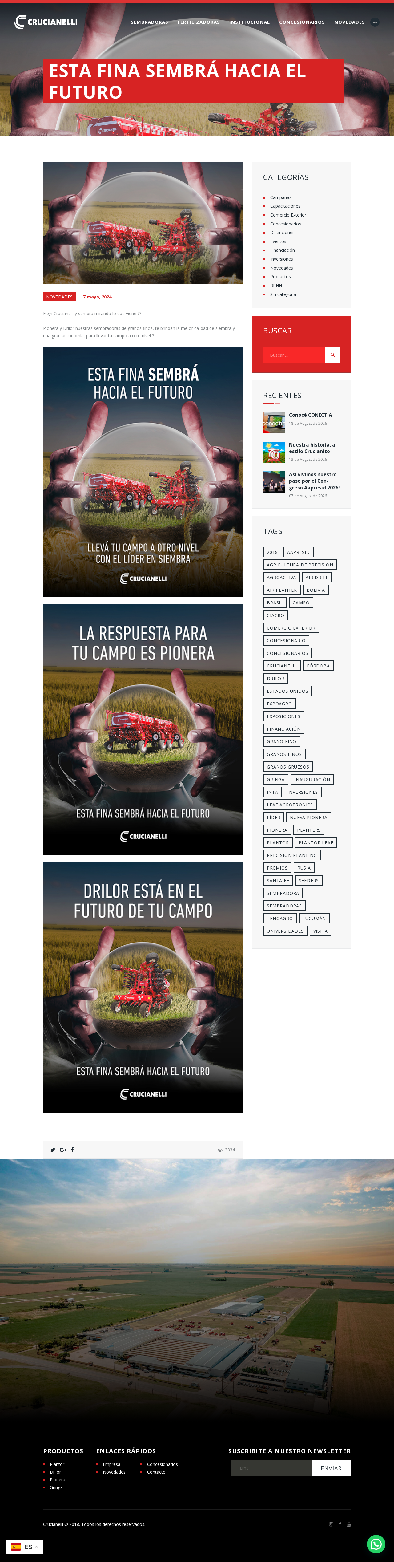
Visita (320, 931)
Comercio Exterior (288, 215)
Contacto (156, 1472)
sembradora (283, 893)
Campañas (280, 197)
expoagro (279, 704)
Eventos (278, 241)
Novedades (59, 297)
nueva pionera (308, 817)
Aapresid (298, 552)
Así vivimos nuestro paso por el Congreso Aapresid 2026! (314, 481)
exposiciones (283, 716)
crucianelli (282, 666)
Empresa (111, 1464)
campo (301, 603)
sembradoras (284, 906)
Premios (277, 868)
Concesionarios (285, 224)
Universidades (285, 931)
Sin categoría (283, 294)
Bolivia (316, 590)
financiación (284, 729)
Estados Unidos (287, 691)
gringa (276, 779)
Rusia (304, 868)
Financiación (282, 250)
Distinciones (282, 232)
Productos (280, 276)
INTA (272, 792)
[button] (376, 1544)
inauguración (312, 779)
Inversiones (281, 259)
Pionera (57, 1480)
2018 (272, 552)
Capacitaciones (285, 206)
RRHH (276, 285)
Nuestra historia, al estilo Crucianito (313, 448)
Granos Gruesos (288, 767)
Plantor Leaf (316, 843)
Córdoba (318, 666)
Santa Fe (278, 880)
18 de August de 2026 (308, 423)
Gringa (56, 1487)
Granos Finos (284, 754)
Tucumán (314, 918)
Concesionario (286, 640)
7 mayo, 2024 (97, 297)
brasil (275, 603)
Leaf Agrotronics (290, 805)
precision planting (292, 855)
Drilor (275, 678)
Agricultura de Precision (300, 565)
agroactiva (281, 577)
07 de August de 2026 (308, 495)
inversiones (302, 792)
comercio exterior (291, 628)
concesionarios (287, 653)
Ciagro (275, 615)
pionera (277, 830)
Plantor (278, 843)
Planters (309, 830)
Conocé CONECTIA (310, 415)
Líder (273, 817)
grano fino (281, 741)
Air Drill (317, 577)
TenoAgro (280, 918)
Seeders (309, 880)
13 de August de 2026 (308, 459)
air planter (282, 590)
